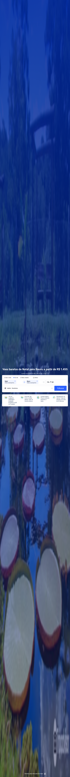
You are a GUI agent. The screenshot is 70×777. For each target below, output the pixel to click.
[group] (13, 382)
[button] (53, 2)
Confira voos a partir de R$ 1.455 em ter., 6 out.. (34, 373)
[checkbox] (35, 377)
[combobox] (17, 382)
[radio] (7, 377)
